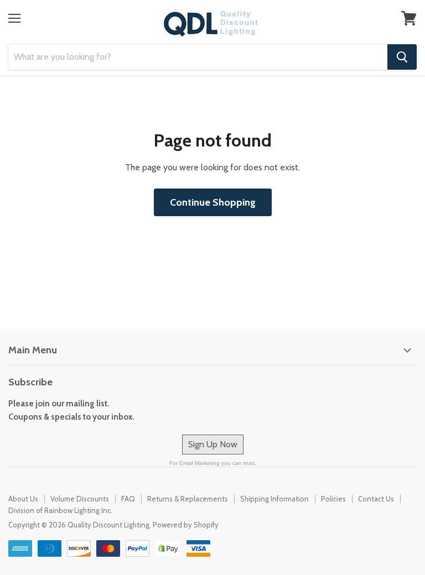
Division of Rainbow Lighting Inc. (60, 510)
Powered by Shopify (186, 524)
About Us (23, 498)
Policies (333, 498)
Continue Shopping (213, 202)
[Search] (402, 57)
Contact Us (376, 498)
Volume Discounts (79, 498)
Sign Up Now (212, 444)
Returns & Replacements (187, 498)
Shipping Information (274, 498)
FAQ (128, 498)
